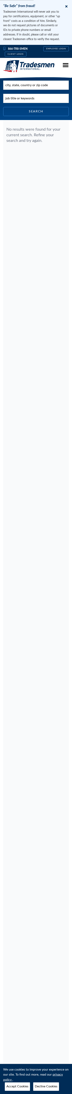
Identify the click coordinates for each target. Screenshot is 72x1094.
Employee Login (56, 49)
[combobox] (36, 85)
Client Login (16, 54)
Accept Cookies (17, 1086)
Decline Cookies (46, 1086)
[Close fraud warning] (66, 6)
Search (36, 111)
